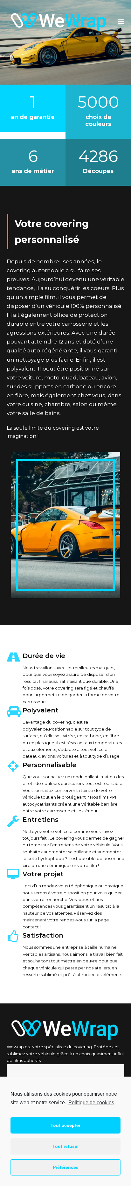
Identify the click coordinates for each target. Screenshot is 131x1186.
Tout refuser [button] (65, 1146)
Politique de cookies (91, 1102)
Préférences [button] (66, 1167)
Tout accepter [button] (65, 1125)
